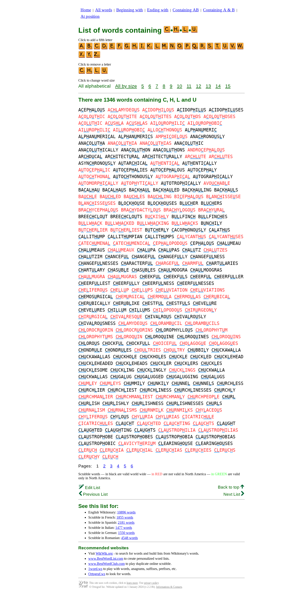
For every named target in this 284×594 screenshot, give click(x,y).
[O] (180, 48)
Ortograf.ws (96, 574)
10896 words (126, 512)
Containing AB (186, 10)
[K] (150, 48)
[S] (210, 48)
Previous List (95, 494)
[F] (120, 48)
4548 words (129, 538)
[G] (127, 48)
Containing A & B (219, 10)
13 (208, 86)
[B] (89, 48)
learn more (132, 582)
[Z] (97, 57)
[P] (187, 48)
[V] (233, 48)
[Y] (89, 57)
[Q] (195, 48)
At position (90, 16)
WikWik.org (104, 553)
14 (218, 86)
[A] (82, 48)
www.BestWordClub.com (106, 564)
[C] (97, 48)
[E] (112, 48)
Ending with (157, 10)
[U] (225, 48)
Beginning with (129, 10)
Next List (232, 494)
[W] (240, 48)
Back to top (229, 487)
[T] (218, 48)
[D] (104, 48)
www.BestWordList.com (105, 558)
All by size (126, 86)
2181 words (126, 522)
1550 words (126, 533)
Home (86, 10)
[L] (157, 48)
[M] (165, 48)
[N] (172, 48)
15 (228, 86)
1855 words (124, 517)
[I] (142, 48)
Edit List (92, 487)
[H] (135, 48)
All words (103, 10)
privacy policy (151, 582)
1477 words (123, 528)
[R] (203, 48)
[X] (82, 57)
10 (179, 86)
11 (189, 86)
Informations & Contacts (169, 586)
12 (198, 86)
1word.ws (95, 569)
